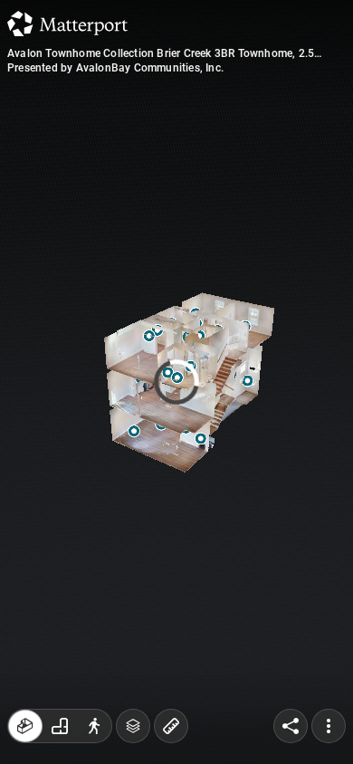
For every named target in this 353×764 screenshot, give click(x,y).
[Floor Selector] (133, 726)
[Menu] (328, 726)
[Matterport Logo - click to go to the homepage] (67, 23)
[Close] (314, 154)
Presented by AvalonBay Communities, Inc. (115, 68)
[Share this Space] (290, 726)
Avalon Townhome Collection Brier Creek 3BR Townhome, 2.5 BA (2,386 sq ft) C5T (160, 53)
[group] (59, 726)
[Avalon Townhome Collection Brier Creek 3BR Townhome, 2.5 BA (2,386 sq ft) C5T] (176, 382)
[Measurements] (171, 726)
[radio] (25, 726)
